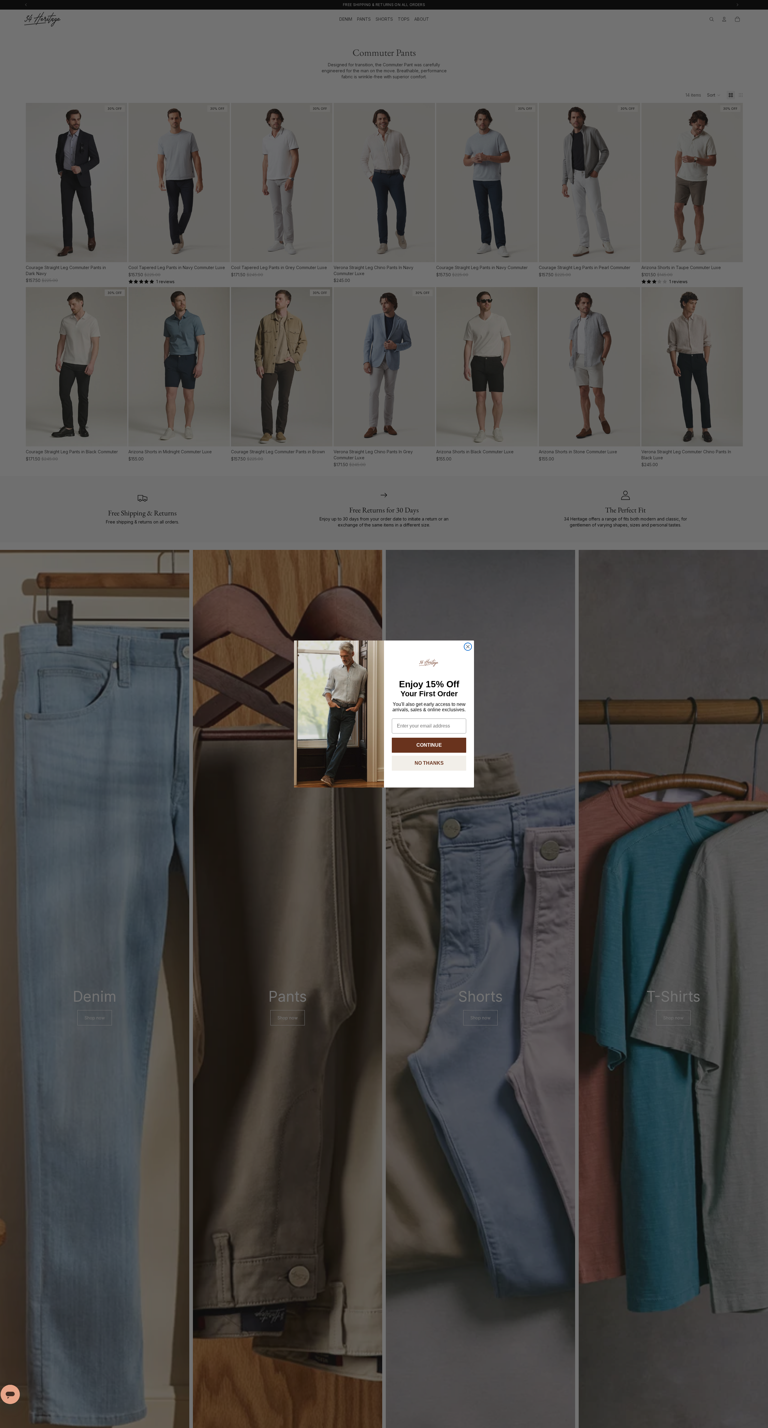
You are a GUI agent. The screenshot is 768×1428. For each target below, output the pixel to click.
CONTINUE (429, 745)
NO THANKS (429, 763)
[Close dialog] (468, 646)
